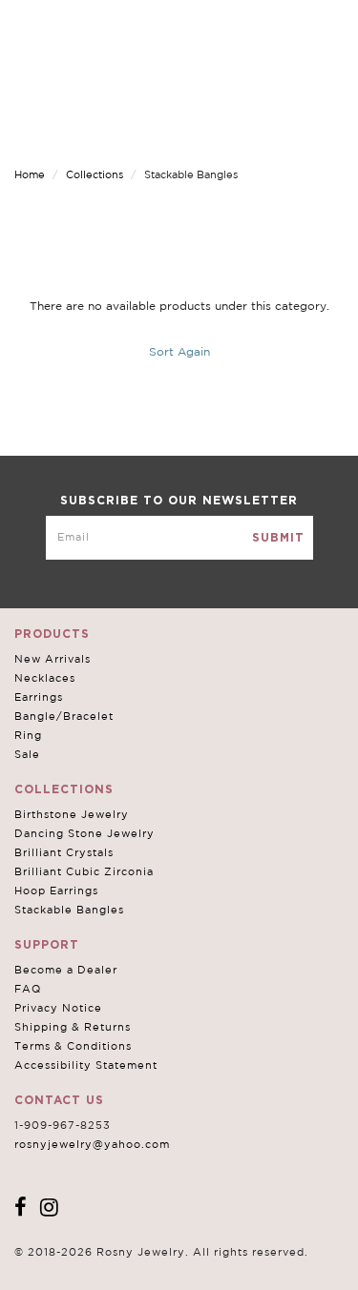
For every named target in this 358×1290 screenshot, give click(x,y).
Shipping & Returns (72, 1027)
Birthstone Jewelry (71, 814)
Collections (94, 174)
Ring (28, 735)
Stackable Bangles (69, 909)
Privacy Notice (58, 1008)
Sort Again (179, 351)
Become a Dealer (65, 969)
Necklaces (44, 678)
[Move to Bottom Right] (164, 1276)
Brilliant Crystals (64, 852)
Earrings (38, 697)
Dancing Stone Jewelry (84, 833)
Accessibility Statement (86, 1065)
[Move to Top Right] (164, 1265)
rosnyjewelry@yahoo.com (92, 1144)
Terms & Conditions (73, 1046)
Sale (27, 754)
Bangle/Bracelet (64, 716)
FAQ (27, 988)
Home (29, 174)
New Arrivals (52, 659)
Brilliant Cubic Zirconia (84, 871)
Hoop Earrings (56, 890)
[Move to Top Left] (154, 1265)
